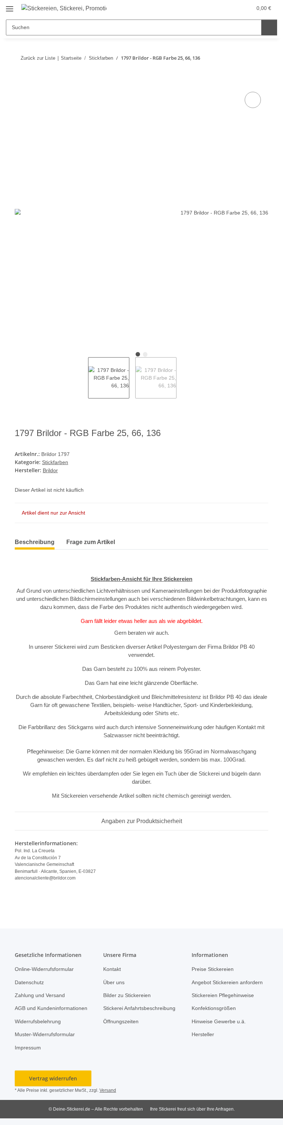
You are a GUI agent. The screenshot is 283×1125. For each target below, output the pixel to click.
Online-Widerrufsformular (44, 969)
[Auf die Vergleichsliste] (253, 100)
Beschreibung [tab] (35, 542)
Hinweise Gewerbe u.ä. (219, 1021)
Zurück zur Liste (38, 58)
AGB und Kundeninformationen (51, 1008)
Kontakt (112, 969)
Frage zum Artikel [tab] (90, 542)
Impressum (28, 1048)
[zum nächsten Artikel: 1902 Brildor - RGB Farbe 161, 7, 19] (260, 58)
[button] (231, 8)
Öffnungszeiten (121, 1021)
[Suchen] (269, 27)
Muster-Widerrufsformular (45, 1034)
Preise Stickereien (213, 969)
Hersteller (203, 1034)
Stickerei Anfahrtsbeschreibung (139, 1008)
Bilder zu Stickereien (127, 995)
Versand (107, 1090)
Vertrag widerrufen (53, 1078)
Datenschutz (29, 982)
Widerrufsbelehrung (38, 1021)
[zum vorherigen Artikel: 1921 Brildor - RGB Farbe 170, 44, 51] (244, 58)
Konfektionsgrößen (214, 1008)
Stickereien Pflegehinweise (223, 995)
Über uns (114, 982)
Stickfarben (55, 462)
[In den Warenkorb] (21, 82)
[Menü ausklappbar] (9, 6)
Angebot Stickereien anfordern (227, 982)
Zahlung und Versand (40, 995)
